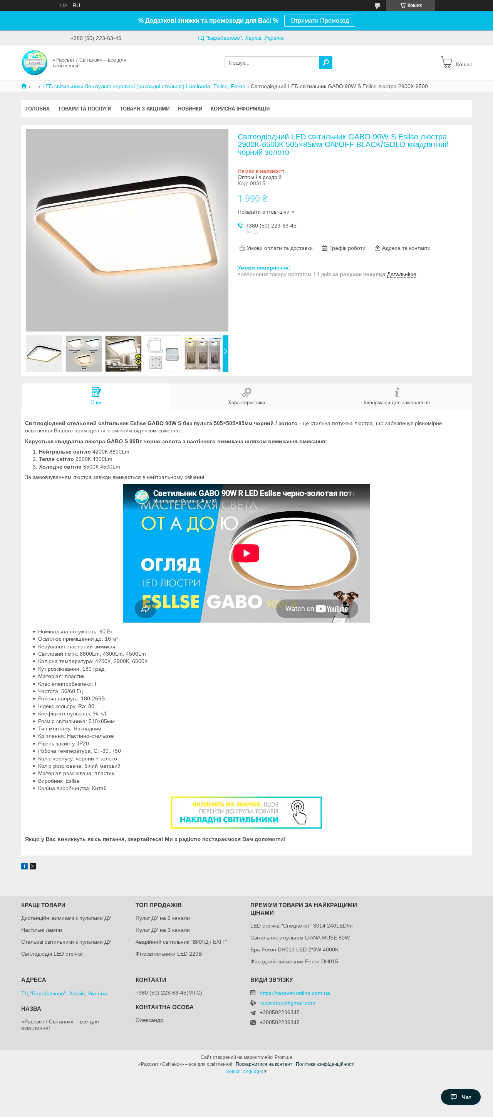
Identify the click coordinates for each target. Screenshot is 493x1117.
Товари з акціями (144, 109)
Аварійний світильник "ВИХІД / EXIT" (181, 942)
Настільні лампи (41, 930)
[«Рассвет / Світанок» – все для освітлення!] (34, 62)
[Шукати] (325, 62)
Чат (466, 1097)
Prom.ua (283, 1057)
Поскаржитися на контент (264, 1064)
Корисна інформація (240, 109)
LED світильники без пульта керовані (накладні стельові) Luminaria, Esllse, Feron (143, 86)
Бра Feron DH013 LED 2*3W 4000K (294, 949)
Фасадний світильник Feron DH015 (294, 961)
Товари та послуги (84, 109)
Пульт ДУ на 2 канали (163, 918)
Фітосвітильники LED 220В (169, 954)
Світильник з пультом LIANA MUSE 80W (300, 937)
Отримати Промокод (319, 20)
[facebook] (24, 867)
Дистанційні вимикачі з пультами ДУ (66, 918)
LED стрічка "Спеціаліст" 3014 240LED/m (301, 926)
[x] (33, 867)
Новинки (190, 109)
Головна (37, 109)
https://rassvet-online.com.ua (295, 993)
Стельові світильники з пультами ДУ (66, 942)
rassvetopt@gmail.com (287, 1003)
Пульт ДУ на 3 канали (163, 930)
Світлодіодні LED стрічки (52, 954)
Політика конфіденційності (325, 1064)
